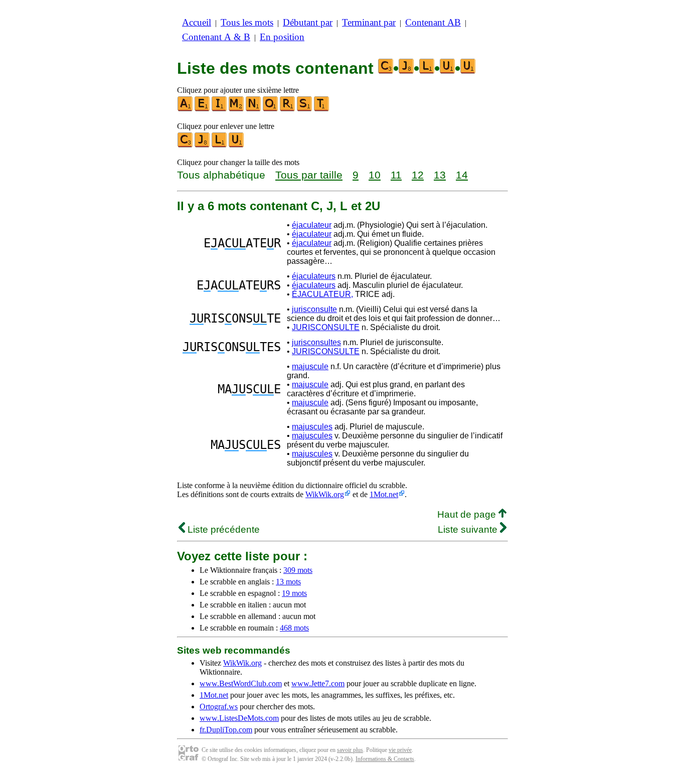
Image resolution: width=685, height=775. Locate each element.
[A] (185, 109)
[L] (219, 145)
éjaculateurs (313, 276)
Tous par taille (308, 175)
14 (462, 175)
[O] (270, 109)
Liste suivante (469, 529)
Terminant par (369, 22)
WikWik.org (324, 494)
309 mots (297, 570)
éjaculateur (311, 225)
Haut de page (467, 514)
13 (440, 175)
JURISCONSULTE (326, 327)
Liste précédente (222, 529)
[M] (236, 109)
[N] (253, 109)
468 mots (294, 628)
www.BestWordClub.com (241, 683)
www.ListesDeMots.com (239, 718)
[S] (304, 109)
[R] (287, 109)
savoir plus (350, 749)
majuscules (312, 426)
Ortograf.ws (219, 706)
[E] (202, 109)
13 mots (288, 581)
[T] (321, 109)
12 (418, 175)
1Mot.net (384, 494)
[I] (219, 109)
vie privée (400, 749)
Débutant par (307, 22)
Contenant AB (433, 22)
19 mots (294, 593)
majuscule (310, 366)
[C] (185, 145)
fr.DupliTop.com (226, 729)
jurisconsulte (314, 309)
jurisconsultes (316, 342)
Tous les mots (247, 22)
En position (282, 37)
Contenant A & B (216, 37)
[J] (202, 145)
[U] (236, 145)
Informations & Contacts (385, 758)
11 (396, 175)
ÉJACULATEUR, (322, 294)
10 (375, 175)
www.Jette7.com (318, 683)
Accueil (196, 22)
